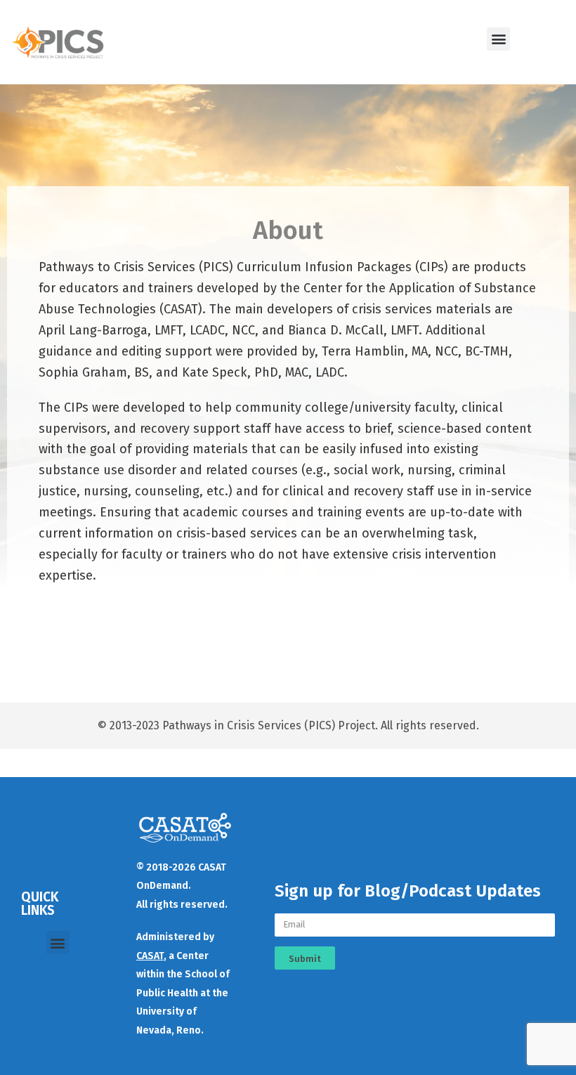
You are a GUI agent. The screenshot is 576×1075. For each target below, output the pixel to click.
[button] (498, 39)
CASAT (150, 956)
